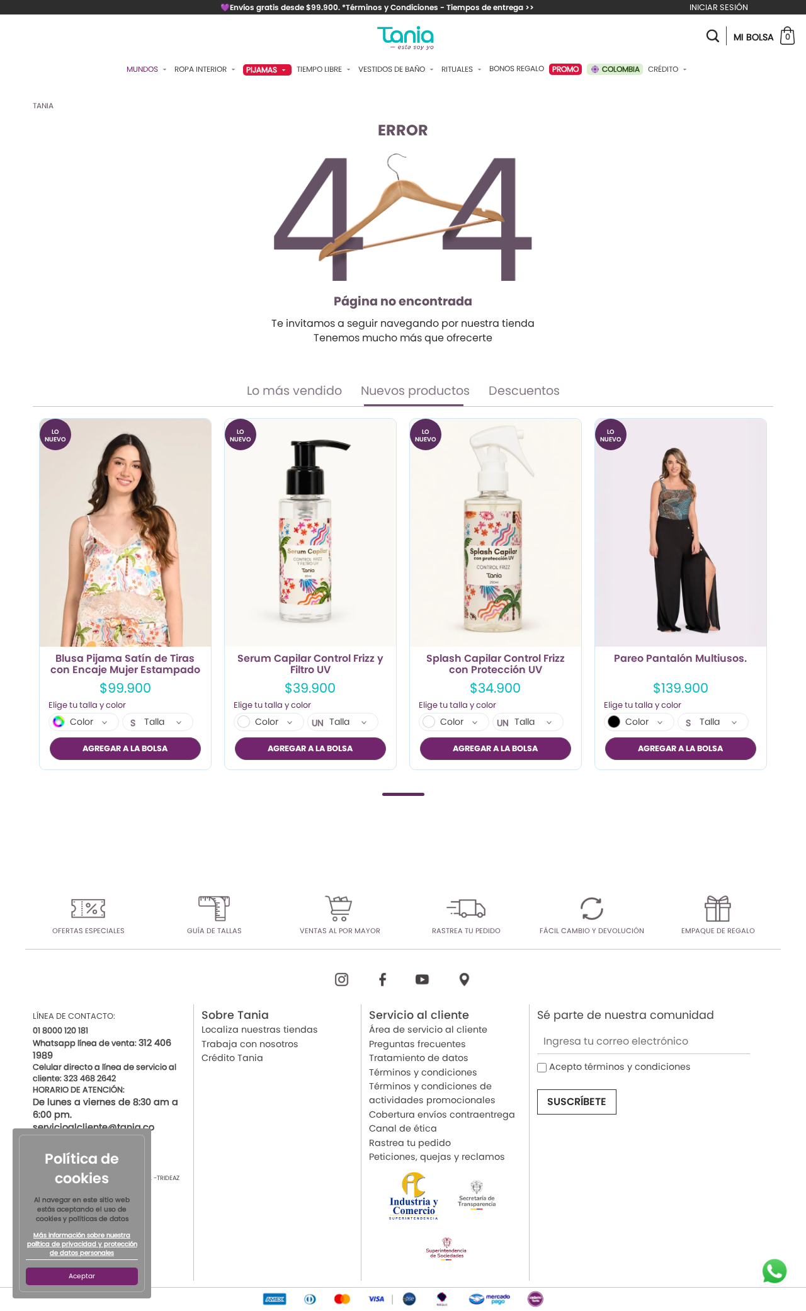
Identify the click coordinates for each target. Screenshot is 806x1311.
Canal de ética (403, 1128)
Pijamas (262, 69)
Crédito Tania (232, 1058)
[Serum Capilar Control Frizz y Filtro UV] (310, 533)
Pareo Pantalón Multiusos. (680, 659)
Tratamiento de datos (418, 1058)
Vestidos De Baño (392, 69)
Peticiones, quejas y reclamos (437, 1156)
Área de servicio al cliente (428, 1029)
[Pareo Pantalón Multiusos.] (680, 533)
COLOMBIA (620, 69)
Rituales (458, 69)
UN (318, 723)
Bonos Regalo (516, 69)
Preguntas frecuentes (417, 1044)
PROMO (565, 69)
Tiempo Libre (320, 69)
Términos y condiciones (423, 1072)
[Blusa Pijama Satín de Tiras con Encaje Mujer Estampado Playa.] (125, 533)
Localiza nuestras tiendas (260, 1029)
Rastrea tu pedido (410, 1143)
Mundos (143, 69)
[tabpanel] (125, 594)
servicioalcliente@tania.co (93, 1127)
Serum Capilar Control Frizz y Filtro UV (310, 664)
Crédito (664, 69)
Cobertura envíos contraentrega (442, 1114)
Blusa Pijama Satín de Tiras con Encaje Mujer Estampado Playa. (125, 664)
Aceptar (82, 1276)
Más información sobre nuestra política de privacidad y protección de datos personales (82, 1244)
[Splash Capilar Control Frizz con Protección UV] (495, 533)
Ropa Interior (201, 69)
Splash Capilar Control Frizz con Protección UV (495, 664)
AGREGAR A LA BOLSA (124, 748)
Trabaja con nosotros (250, 1044)
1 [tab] (403, 794)
